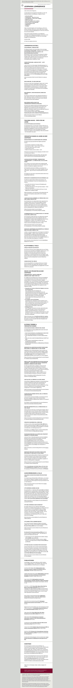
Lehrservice (31, 266)
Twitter (36, 664)
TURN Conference (27, 518)
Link (48, 685)
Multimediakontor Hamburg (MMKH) (32, 329)
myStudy (43, 210)
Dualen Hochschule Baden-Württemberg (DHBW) (33, 403)
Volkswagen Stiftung (32, 376)
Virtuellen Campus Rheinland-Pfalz (32, 358)
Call (35, 517)
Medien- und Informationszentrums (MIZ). (36, 660)
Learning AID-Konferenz (28, 501)
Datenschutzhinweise (47, 684)
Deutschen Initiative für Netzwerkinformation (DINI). (35, 419)
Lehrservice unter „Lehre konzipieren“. (32, 99)
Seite (44, 683)
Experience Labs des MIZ (34, 193)
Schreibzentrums (29, 210)
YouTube (39, 664)
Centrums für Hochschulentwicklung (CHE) (33, 390)
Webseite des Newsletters (35, 34)
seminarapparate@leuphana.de (29, 650)
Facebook (32, 664)
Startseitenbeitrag (27, 85)
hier (46, 1)
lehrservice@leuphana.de (34, 30)
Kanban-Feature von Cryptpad (37, 265)
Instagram (43, 664)
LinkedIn (25, 666)
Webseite (46, 88)
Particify (37, 249)
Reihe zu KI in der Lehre (30, 141)
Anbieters (26, 258)
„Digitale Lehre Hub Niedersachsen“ (42, 317)
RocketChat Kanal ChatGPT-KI (39, 156)
